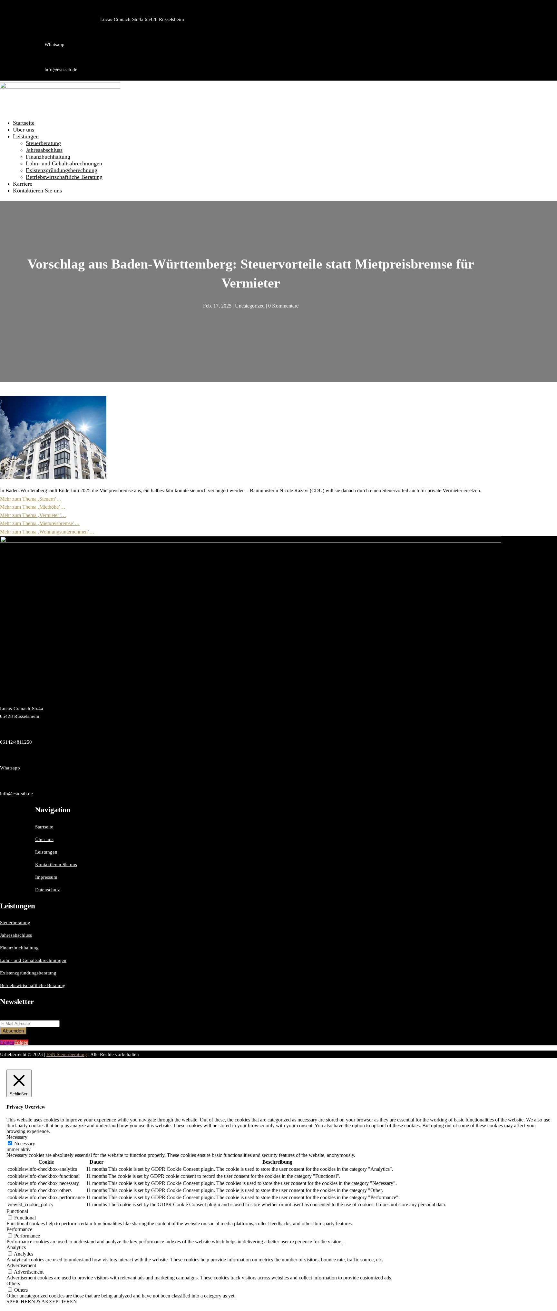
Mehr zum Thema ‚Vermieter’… (33, 515)
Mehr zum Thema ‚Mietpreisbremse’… (40, 523)
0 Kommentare (283, 305)
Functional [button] (17, 1211)
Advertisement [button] (21, 1265)
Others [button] (13, 1283)
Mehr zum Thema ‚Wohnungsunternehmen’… (47, 531)
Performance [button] (19, 1229)
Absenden (13, 1030)
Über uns (23, 129)
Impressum (46, 877)
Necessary (24, 1143)
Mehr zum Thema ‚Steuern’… (31, 499)
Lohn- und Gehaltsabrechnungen (64, 163)
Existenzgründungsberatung (28, 972)
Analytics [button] (16, 1247)
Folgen (21, 1042)
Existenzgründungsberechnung (61, 170)
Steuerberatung (43, 143)
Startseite (23, 123)
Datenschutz (47, 889)
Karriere (22, 184)
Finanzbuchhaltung (48, 156)
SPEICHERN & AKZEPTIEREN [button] (41, 1301)
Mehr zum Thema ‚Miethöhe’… (32, 507)
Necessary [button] (16, 1137)
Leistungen (26, 136)
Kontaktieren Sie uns (37, 190)
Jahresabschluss (44, 150)
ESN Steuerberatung (66, 1054)
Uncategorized (250, 305)
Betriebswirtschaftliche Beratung (64, 177)
